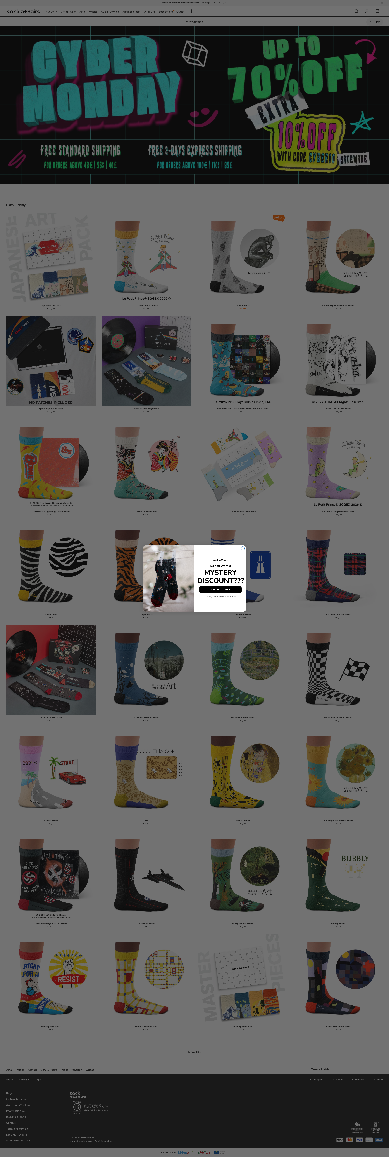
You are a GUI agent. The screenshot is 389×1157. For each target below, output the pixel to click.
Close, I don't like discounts (220, 596)
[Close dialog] (243, 548)
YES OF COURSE (220, 589)
